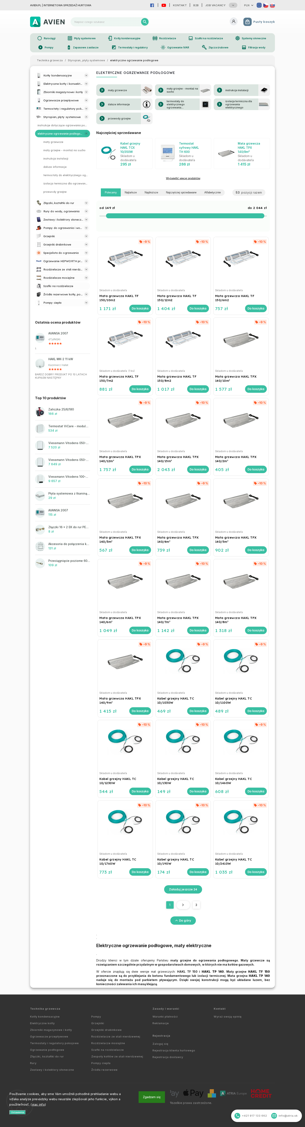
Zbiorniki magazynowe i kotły (51, 1029)
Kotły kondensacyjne (123, 38)
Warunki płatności (165, 1016)
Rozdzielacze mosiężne (108, 1043)
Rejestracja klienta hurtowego (173, 1050)
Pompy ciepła (101, 1063)
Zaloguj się (160, 1043)
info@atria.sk (285, 1116)
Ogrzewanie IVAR (175, 47)
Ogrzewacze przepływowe (49, 1036)
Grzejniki (97, 1023)
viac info (38, 1104)
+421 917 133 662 (251, 1116)
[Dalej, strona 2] (183, 905)
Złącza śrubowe (215, 47)
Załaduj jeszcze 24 (183, 889)
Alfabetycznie (212, 192)
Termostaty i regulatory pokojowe (54, 1043)
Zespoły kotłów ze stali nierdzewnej (117, 1056)
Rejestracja (161, 1035)
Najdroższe (151, 192)
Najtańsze (131, 192)
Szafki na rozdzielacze (205, 38)
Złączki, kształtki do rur (47, 1056)
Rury (33, 1063)
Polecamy (111, 192)
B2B (196, 5)
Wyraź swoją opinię (228, 1016)
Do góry (185, 920)
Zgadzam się (152, 1097)
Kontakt (180, 5)
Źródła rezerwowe (104, 1069)
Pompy (46, 47)
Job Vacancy (215, 5)
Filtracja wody (253, 47)
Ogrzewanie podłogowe (47, 1049)
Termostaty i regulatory (129, 47)
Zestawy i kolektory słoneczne (52, 1069)
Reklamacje (160, 1023)
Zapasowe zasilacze (82, 47)
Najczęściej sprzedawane (181, 192)
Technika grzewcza (45, 1008)
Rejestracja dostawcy (167, 1057)
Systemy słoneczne (250, 38)
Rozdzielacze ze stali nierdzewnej (115, 1036)
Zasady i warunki (165, 1008)
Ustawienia (17, 1112)
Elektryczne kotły (42, 1023)
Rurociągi (46, 38)
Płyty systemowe (81, 38)
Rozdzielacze (164, 38)
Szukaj (145, 22)
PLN (247, 5)
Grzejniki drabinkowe (106, 1029)
